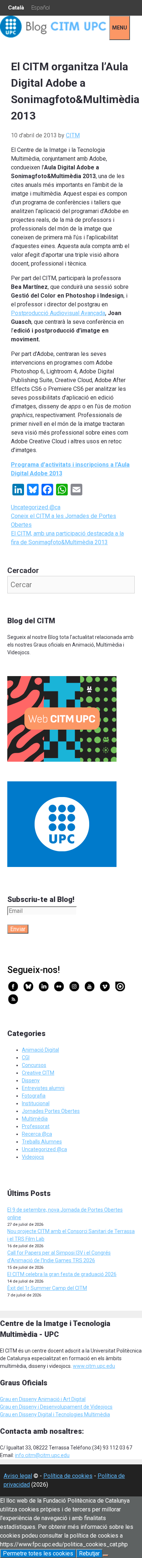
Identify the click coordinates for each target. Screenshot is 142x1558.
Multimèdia (35, 1119)
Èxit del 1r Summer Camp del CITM (47, 1288)
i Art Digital (73, 1399)
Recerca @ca (37, 1134)
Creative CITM (38, 1073)
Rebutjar (89, 1553)
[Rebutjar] (106, 1555)
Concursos (34, 1065)
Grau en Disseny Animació (30, 1399)
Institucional (36, 1103)
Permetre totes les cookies (38, 1553)
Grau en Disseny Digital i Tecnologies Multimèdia (55, 1414)
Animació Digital (40, 1050)
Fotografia (34, 1096)
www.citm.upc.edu (94, 1366)
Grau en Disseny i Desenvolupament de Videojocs (56, 1407)
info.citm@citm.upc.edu (42, 1455)
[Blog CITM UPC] (54, 36)
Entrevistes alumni (43, 1088)
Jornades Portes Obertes (51, 1111)
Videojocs (33, 1157)
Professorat (36, 1126)
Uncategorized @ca (35, 507)
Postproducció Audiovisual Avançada (58, 313)
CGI (25, 1057)
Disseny (31, 1080)
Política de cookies (67, 1475)
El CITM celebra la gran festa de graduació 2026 (62, 1274)
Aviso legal (18, 1475)
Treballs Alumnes (42, 1142)
